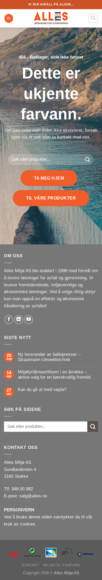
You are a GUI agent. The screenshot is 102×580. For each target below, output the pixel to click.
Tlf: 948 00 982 (18, 488)
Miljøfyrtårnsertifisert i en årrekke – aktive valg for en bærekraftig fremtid (54, 374)
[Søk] (93, 18)
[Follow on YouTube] (28, 319)
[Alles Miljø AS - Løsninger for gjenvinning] (51, 18)
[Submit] (87, 159)
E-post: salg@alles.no (25, 495)
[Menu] (8, 18)
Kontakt (30, 565)
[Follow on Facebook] (8, 319)
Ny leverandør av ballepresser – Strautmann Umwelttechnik (49, 357)
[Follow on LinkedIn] (18, 319)
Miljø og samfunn (61, 565)
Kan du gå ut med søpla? (42, 389)
